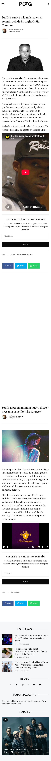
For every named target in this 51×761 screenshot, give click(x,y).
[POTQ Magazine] (25, 4)
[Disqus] (25, 302)
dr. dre (13, 255)
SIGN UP (25, 244)
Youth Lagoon (15, 592)
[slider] (16, 547)
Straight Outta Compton (24, 255)
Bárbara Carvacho (16, 30)
